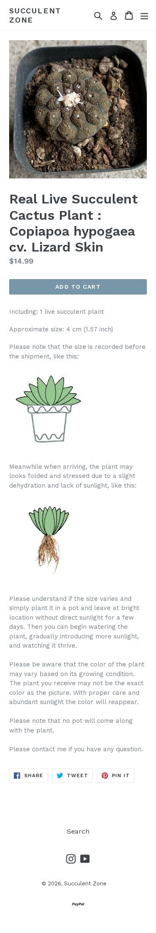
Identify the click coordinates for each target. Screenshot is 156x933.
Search (78, 831)
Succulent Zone (35, 15)
